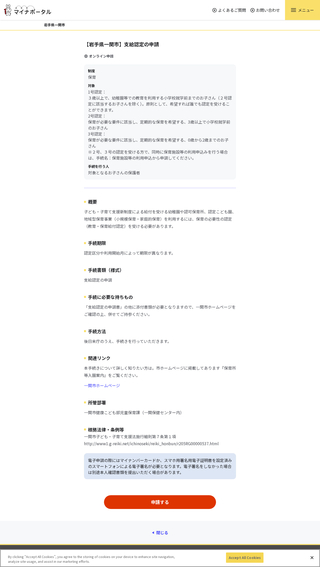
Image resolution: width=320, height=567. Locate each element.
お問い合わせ (268, 10)
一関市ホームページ (102, 385)
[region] (160, 558)
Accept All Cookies (245, 557)
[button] (302, 10)
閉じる (162, 532)
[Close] (312, 557)
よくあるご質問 (232, 10)
